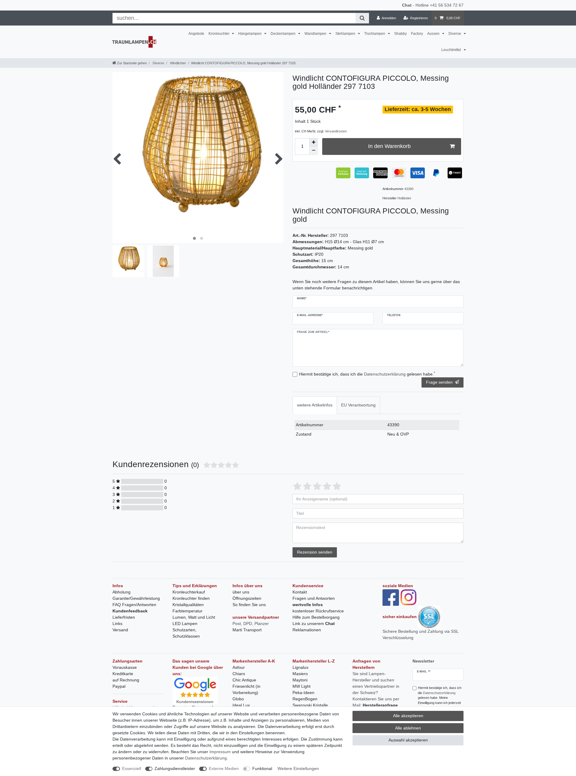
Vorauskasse (124, 667)
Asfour (238, 667)
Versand (120, 629)
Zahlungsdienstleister (174, 768)
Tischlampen (375, 34)
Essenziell (131, 768)
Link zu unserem (313, 623)
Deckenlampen (283, 34)
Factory (417, 34)
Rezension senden (314, 552)
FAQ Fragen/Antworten (134, 604)
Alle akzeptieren (408, 715)
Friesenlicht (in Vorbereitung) (246, 689)
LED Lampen (184, 623)
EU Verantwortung (358, 405)
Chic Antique (244, 680)
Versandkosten (336, 131)
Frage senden (439, 382)
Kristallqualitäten (188, 604)
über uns (240, 592)
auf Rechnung (125, 680)
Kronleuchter (219, 34)
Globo (238, 698)
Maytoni (300, 680)
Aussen (433, 34)
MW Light (301, 686)
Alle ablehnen (408, 728)
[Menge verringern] (313, 150)
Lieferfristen (123, 617)
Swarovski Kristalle (310, 705)
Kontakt (299, 592)
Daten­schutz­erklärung (206, 758)
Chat (407, 5)
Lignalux (300, 667)
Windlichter (177, 63)
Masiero (300, 673)
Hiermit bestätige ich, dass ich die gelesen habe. (367, 373)
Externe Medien (224, 768)
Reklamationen (306, 629)
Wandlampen (315, 34)
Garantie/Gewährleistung (136, 598)
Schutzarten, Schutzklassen (186, 633)
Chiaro (238, 673)
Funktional (262, 768)
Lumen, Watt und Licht (193, 617)
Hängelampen (250, 34)
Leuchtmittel (451, 50)
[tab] (314, 405)
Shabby (400, 34)
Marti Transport (247, 629)
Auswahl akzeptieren (408, 740)
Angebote (196, 34)
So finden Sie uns (249, 604)
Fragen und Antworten (313, 598)
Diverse (455, 34)
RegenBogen (304, 698)
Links (117, 623)
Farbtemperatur (187, 610)
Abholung (121, 592)
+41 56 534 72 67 (447, 5)
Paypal (118, 686)
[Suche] (362, 18)
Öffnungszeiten (246, 598)
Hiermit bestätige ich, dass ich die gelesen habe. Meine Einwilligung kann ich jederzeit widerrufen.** (439, 698)
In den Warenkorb (389, 146)
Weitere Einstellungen (298, 768)
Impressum (220, 751)
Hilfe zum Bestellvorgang (316, 617)
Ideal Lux (241, 705)
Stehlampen (345, 34)
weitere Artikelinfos (314, 405)
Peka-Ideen (303, 692)
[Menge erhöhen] (313, 142)
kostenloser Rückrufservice (318, 610)
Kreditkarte (122, 673)
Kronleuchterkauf (188, 592)
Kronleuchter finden (191, 598)
